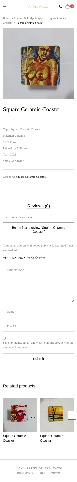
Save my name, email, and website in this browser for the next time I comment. (38, 345)
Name (12, 311)
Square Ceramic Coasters (31, 176)
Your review (15, 269)
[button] (5, 7)
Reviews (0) (38, 206)
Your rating (14, 257)
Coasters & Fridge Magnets (29, 18)
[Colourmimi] (38, 6)
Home (6, 18)
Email (11, 326)
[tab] (38, 207)
